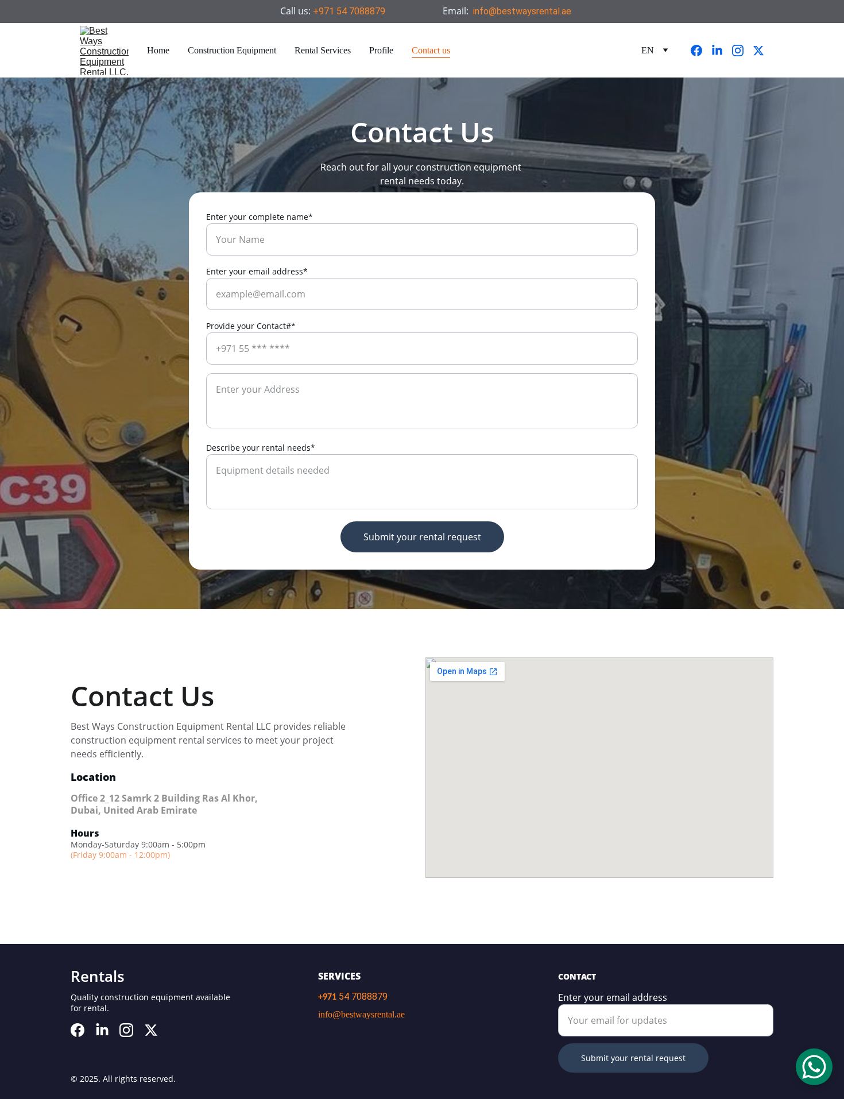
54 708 (353, 996)
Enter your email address (612, 997)
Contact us (431, 50)
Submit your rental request (422, 537)
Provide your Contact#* (251, 325)
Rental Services (323, 50)
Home (158, 50)
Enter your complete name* (259, 216)
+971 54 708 (339, 11)
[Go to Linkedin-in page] (721, 50)
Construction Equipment (232, 50)
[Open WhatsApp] (814, 1066)
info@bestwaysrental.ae (522, 11)
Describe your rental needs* (260, 447)
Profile (381, 50)
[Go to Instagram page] (742, 50)
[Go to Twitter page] (758, 50)
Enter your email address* (257, 271)
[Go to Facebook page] (701, 50)
